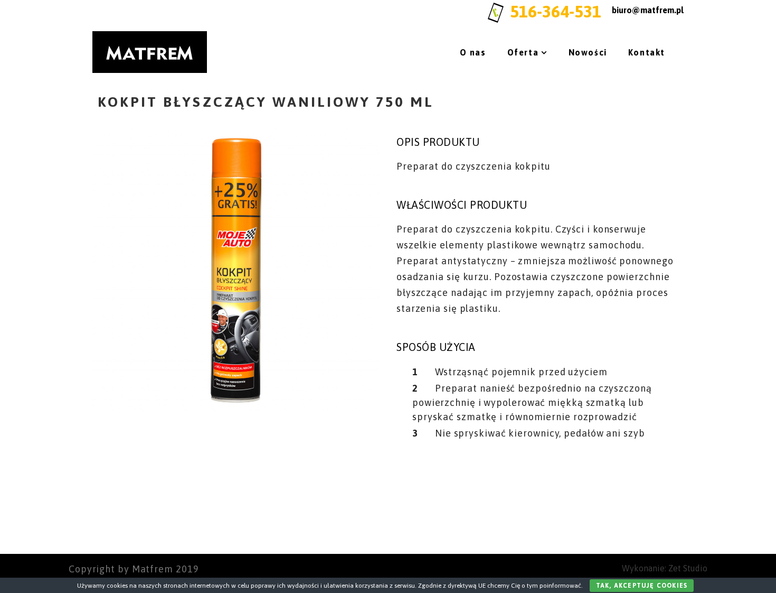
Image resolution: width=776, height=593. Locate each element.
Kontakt (646, 52)
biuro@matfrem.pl (648, 10)
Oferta (523, 52)
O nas (473, 52)
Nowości (588, 52)
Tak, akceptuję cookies (641, 585)
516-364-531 (555, 11)
